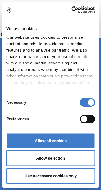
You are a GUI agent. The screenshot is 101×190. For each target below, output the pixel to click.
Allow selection (50, 158)
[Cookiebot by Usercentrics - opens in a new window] (72, 9)
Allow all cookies (51, 140)
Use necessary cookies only (51, 175)
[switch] (87, 119)
